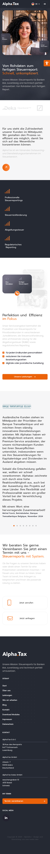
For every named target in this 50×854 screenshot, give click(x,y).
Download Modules (11, 714)
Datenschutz (7, 724)
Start (4, 685)
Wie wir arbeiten (9, 700)
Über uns (6, 690)
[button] (47, 63)
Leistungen (7, 695)
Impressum (7, 719)
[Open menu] (44, 4)
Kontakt (5, 709)
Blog (4, 705)
